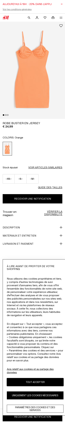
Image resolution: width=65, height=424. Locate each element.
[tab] (3, 115)
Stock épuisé (10, 167)
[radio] (7, 148)
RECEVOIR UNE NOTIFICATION (32, 198)
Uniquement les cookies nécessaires (35, 395)
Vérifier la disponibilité (53, 213)
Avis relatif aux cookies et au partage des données (30, 371)
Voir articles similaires (45, 167)
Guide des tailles (50, 187)
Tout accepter (35, 382)
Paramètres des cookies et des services (35, 409)
